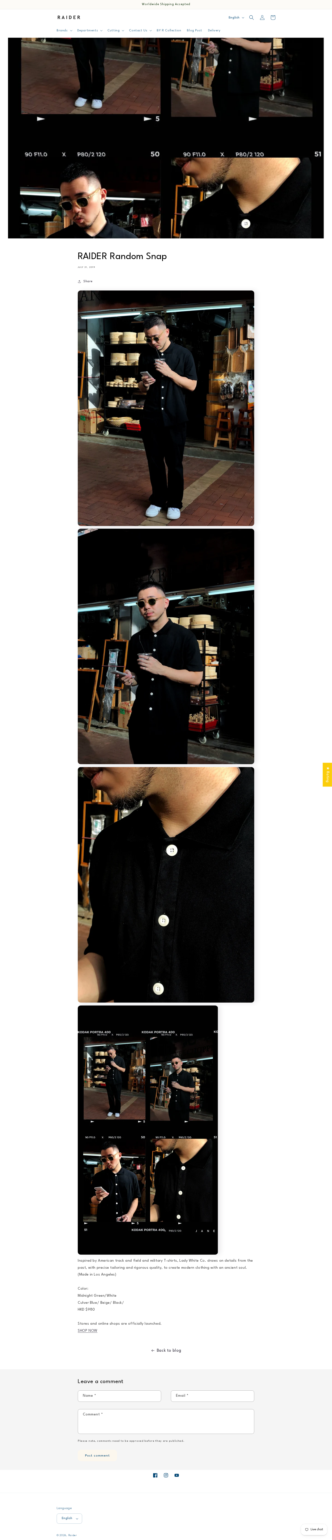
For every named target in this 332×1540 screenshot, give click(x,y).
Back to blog (169, 1351)
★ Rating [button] (327, 775)
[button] (64, 30)
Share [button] (88, 281)
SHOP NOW (87, 1331)
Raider (72, 1535)
